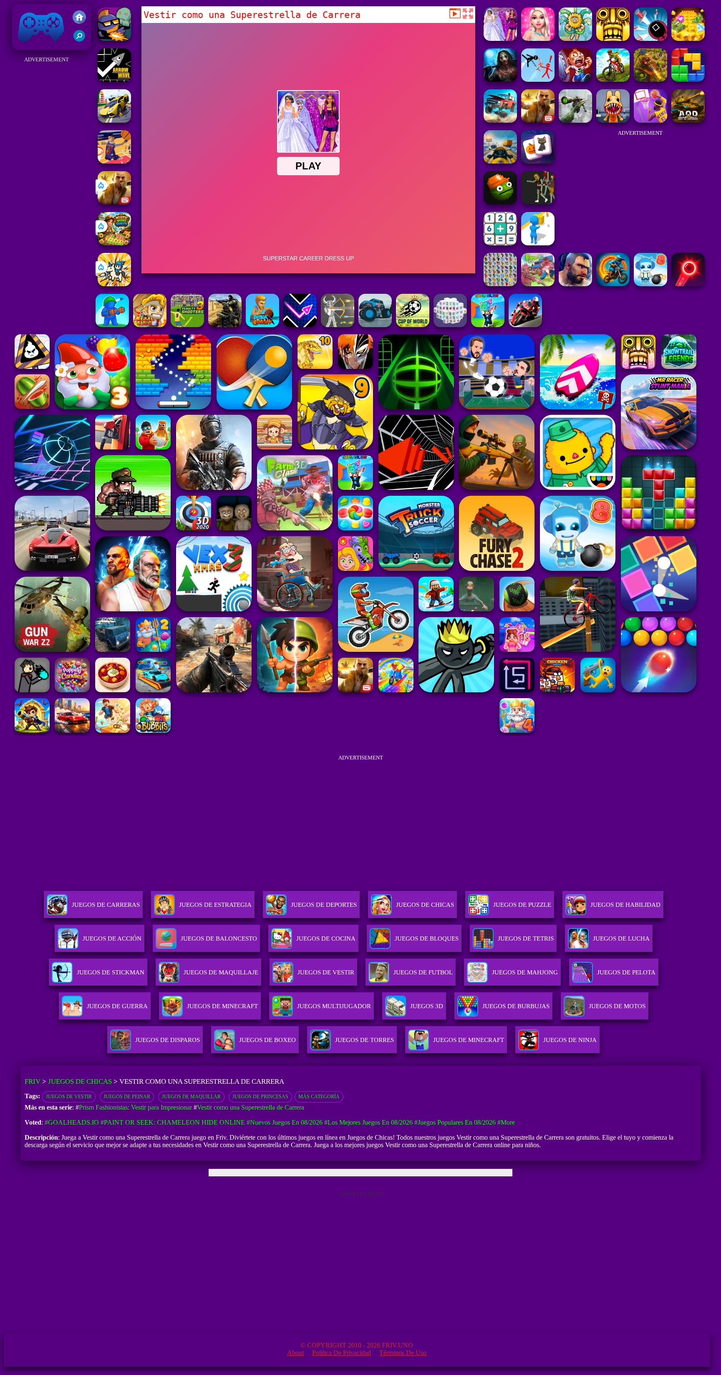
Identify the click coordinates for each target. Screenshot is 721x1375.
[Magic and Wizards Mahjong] (538, 161)
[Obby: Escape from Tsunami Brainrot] (487, 324)
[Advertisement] (46, 190)
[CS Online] (225, 324)
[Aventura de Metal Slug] (149, 324)
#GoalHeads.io (72, 1122)
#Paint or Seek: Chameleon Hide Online (173, 1122)
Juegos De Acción (112, 938)
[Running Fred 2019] (575, 79)
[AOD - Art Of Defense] (688, 120)
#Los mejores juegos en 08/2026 (368, 1122)
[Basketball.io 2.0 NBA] (114, 161)
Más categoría (319, 1097)
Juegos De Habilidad (625, 904)
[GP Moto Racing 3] (525, 324)
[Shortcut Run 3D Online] (538, 243)
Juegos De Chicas (425, 904)
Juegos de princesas (260, 1097)
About (295, 1352)
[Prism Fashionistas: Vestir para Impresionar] (538, 38)
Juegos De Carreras (106, 904)
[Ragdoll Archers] (337, 324)
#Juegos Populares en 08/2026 (455, 1122)
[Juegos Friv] (79, 17)
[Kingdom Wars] (114, 284)
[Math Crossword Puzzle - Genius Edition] (500, 243)
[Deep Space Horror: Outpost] (500, 79)
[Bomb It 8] (650, 284)
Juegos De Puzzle (522, 904)
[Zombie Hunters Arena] (114, 38)
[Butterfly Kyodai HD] (500, 284)
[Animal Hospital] (613, 120)
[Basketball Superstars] (650, 120)
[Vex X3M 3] (538, 202)
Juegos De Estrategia (215, 904)
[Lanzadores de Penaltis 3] (187, 324)
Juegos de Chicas (80, 1081)
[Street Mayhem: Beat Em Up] (575, 284)
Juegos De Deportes (324, 904)
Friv (21, 45)
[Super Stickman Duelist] (538, 79)
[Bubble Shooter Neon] (688, 284)
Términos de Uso (402, 1352)
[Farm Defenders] (650, 79)
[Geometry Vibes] (300, 324)
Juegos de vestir (69, 1097)
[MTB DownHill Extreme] (613, 79)
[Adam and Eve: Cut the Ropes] (575, 38)
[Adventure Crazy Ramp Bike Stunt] (613, 284)
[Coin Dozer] (688, 38)
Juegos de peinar (126, 1097)
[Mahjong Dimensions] (450, 324)
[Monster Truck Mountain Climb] (375, 324)
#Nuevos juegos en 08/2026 (285, 1122)
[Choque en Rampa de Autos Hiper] (114, 120)
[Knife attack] (650, 38)
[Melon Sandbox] (500, 202)
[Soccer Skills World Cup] (412, 324)
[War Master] (112, 324)
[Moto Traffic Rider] (500, 161)
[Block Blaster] (688, 79)
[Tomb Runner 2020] (613, 38)
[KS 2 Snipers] (575, 120)
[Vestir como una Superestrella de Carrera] (500, 38)
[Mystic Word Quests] (114, 243)
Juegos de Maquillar (191, 1097)
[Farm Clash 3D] (538, 284)
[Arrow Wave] (114, 79)
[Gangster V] (114, 202)
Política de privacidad (341, 1352)
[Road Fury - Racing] (500, 120)
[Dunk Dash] (262, 324)
